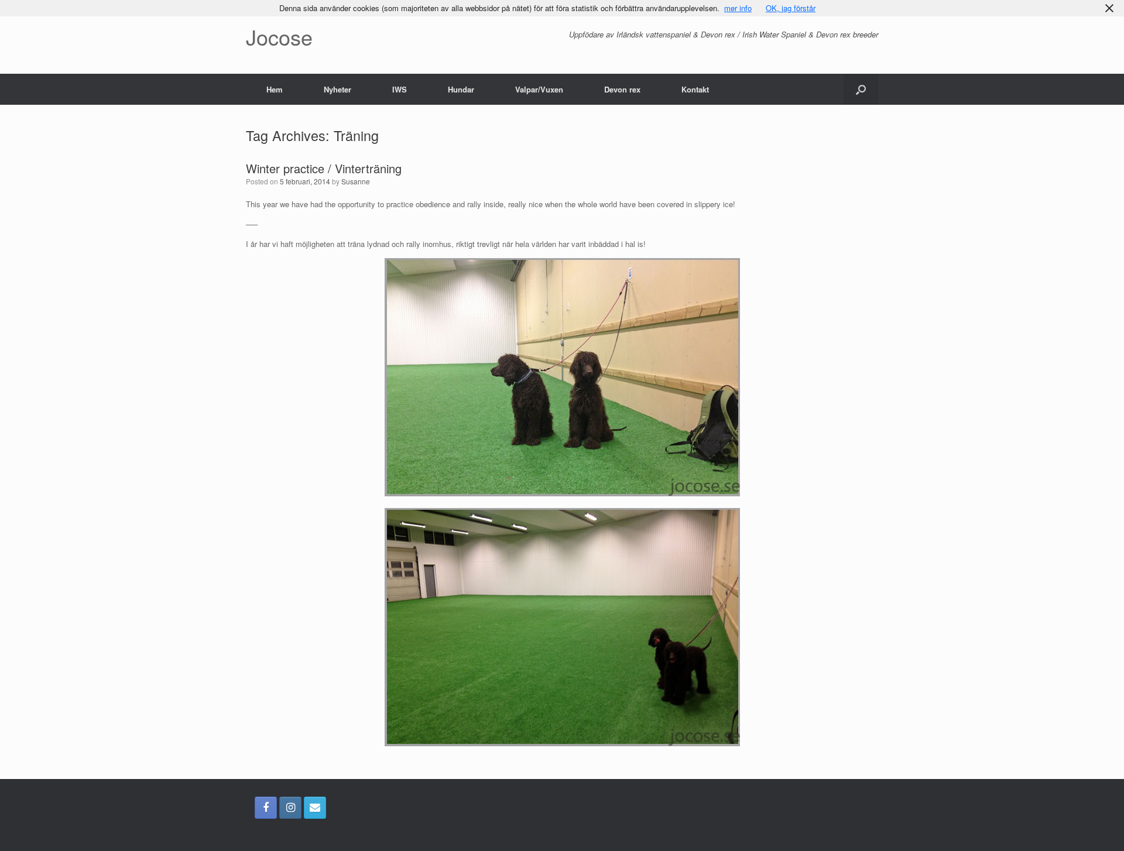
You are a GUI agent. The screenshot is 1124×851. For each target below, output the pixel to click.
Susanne (355, 181)
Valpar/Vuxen (539, 89)
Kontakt (695, 89)
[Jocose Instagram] (290, 808)
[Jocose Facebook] (266, 808)
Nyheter (337, 89)
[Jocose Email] (315, 808)
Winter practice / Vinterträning (324, 168)
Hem (274, 89)
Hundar (461, 89)
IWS (399, 89)
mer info (738, 7)
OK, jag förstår (790, 7)
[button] (861, 89)
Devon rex (622, 89)
